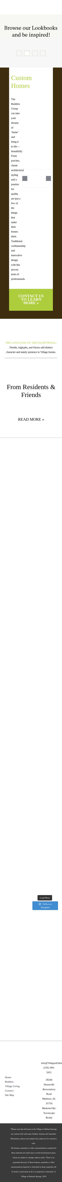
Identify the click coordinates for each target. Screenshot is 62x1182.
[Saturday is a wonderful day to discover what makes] (45, 626)
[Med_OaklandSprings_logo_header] (10, 5)
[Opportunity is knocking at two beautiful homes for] (45, 570)
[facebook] (45, 1055)
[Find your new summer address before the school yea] (45, 879)
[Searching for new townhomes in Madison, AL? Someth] (45, 542)
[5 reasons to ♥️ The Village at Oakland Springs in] (45, 486)
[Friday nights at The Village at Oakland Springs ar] (45, 795)
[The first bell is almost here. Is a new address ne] (45, 767)
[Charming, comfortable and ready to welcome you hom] (45, 739)
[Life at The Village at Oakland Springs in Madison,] (45, 458)
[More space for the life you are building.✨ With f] (45, 711)
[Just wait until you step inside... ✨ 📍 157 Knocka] (45, 514)
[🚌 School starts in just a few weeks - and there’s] (45, 851)
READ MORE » (31, 419)
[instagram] (53, 1055)
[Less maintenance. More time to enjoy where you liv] (45, 682)
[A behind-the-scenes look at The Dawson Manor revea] (45, 823)
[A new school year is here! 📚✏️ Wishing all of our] (45, 655)
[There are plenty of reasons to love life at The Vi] (45, 598)
